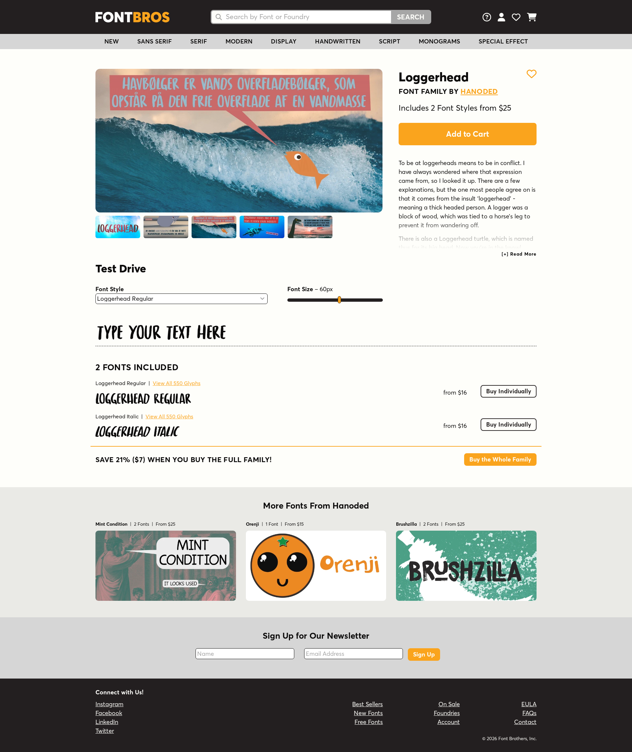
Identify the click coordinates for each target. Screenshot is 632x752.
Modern (238, 41)
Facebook (108, 713)
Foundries (447, 713)
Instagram (109, 704)
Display (284, 41)
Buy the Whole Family (500, 459)
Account (448, 722)
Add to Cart (467, 134)
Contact (525, 722)
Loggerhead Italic (117, 416)
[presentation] (519, 254)
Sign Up (424, 654)
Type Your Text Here (161, 331)
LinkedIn (106, 722)
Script (389, 41)
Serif (198, 41)
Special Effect (503, 41)
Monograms (439, 41)
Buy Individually (508, 391)
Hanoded (479, 91)
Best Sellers (367, 704)
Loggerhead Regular (120, 383)
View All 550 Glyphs (176, 383)
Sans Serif (154, 41)
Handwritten (337, 41)
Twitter (104, 731)
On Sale (449, 704)
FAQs (529, 713)
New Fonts (368, 713)
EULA (529, 704)
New (111, 41)
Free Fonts (369, 722)
